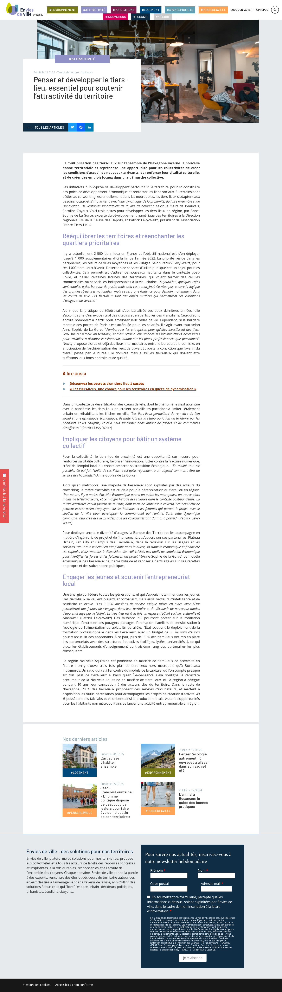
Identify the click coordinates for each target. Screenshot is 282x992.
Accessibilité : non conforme (74, 985)
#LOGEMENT (79, 772)
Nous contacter (241, 9)
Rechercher (275, 10)
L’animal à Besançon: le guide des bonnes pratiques (193, 800)
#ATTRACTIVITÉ (82, 59)
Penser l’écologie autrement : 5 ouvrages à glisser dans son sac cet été (194, 762)
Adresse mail (212, 884)
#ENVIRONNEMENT (158, 772)
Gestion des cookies (36, 985)
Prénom (157, 870)
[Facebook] (81, 127)
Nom (203, 870)
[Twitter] (72, 127)
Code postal (159, 884)
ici (202, 940)
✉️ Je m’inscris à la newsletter (4, 496)
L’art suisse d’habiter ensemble (110, 762)
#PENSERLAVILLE (79, 812)
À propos (262, 9)
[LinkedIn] (89, 127)
